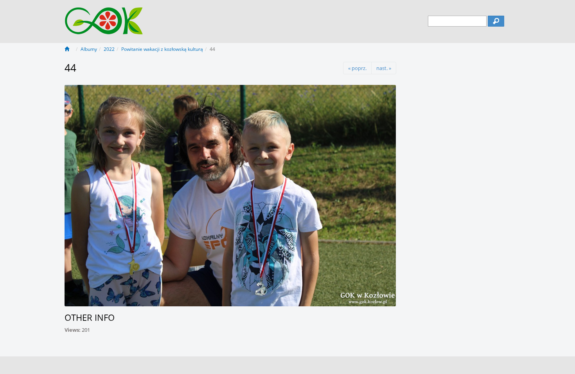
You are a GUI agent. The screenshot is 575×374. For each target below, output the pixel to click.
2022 (109, 49)
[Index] (69, 49)
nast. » (383, 68)
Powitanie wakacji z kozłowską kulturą (162, 49)
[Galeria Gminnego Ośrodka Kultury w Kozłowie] (104, 16)
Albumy (89, 49)
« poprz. (357, 68)
